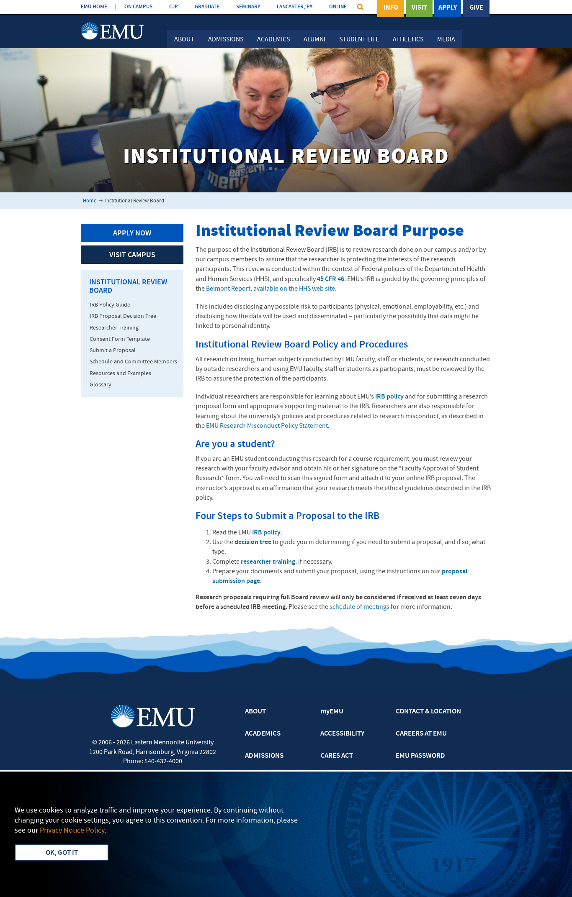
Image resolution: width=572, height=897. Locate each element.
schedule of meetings (359, 607)
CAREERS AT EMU (421, 734)
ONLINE (338, 7)
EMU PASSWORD (420, 756)
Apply (447, 8)
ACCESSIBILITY (342, 734)
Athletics (408, 39)
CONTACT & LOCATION (428, 712)
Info (391, 8)
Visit (419, 8)
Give (476, 8)
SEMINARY (248, 7)
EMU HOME (94, 7)
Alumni (314, 39)
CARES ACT (336, 756)
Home (89, 201)
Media (446, 39)
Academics (273, 39)
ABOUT (255, 712)
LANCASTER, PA (294, 7)
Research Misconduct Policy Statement (267, 426)
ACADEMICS (263, 734)
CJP (173, 7)
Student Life (359, 39)
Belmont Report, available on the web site (270, 289)
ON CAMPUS (138, 7)
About (184, 39)
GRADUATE (207, 7)
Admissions (225, 39)
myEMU (331, 712)
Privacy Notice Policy (72, 831)
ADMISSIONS (264, 756)
